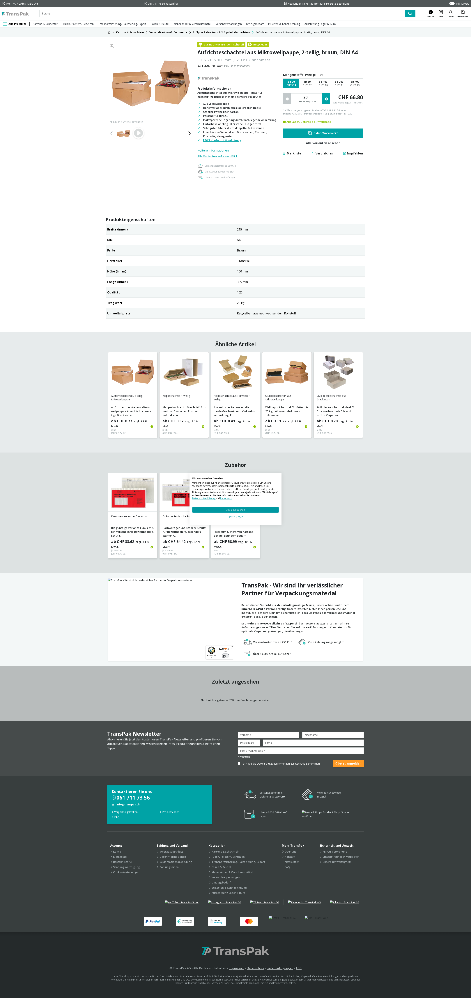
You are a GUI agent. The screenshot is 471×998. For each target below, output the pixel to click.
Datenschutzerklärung (204, 498)
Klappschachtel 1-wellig (176, 395)
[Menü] (232, 647)
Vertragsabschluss (171, 851)
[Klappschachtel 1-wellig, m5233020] (184, 373)
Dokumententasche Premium (180, 516)
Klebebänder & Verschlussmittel (192, 24)
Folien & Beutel (160, 24)
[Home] (109, 32)
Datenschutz (255, 968)
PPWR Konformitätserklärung (222, 140)
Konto (117, 851)
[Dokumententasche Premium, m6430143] (184, 493)
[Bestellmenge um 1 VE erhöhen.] (326, 98)
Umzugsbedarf (255, 24)
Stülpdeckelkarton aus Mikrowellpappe (278, 397)
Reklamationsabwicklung (176, 862)
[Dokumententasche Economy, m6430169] (132, 493)
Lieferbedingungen (280, 968)
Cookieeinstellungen (126, 872)
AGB (299, 968)
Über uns (290, 851)
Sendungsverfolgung (126, 867)
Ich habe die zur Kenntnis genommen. (281, 763)
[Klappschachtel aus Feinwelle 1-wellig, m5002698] (235, 373)
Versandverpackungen (229, 24)
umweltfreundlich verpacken (341, 856)
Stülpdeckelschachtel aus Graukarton (331, 397)
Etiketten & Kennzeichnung (284, 24)
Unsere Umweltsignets (337, 862)
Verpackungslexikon (126, 812)
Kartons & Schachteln (46, 24)
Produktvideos (170, 812)
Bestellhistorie (122, 862)
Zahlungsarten (169, 867)
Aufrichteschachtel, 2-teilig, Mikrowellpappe (127, 397)
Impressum (236, 968)
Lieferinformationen (173, 856)
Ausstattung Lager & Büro (320, 24)
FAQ (116, 817)
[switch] (225, 656)
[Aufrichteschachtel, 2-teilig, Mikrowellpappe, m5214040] (132, 373)
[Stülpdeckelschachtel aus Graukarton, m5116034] (338, 373)
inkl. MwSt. (462, 3)
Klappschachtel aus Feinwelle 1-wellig (233, 397)
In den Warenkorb (325, 133)
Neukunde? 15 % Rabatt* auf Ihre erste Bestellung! (319, 3)
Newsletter (292, 862)
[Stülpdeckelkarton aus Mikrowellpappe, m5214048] (287, 373)
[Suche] (410, 13)
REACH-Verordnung (335, 851)
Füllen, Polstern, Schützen (78, 24)
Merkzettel (120, 856)
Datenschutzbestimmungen (273, 763)
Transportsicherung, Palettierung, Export (122, 24)
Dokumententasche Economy (129, 516)
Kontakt (290, 856)
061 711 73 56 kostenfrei (163, 3)
